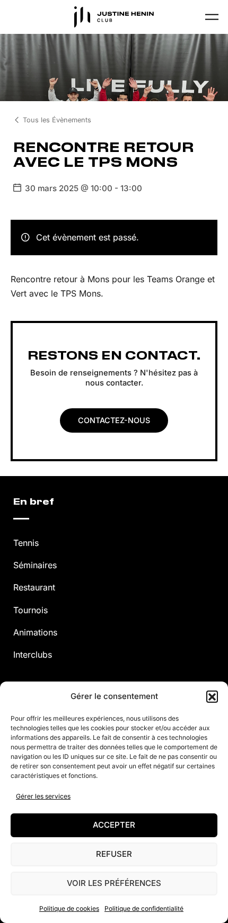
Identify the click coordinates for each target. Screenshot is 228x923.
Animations (35, 632)
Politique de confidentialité (143, 908)
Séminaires (35, 565)
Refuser (114, 854)
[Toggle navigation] (211, 16)
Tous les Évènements (57, 120)
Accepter (114, 825)
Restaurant (34, 587)
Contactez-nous (114, 420)
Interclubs (32, 654)
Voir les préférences (114, 883)
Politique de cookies (69, 908)
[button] (212, 696)
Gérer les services (43, 796)
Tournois (30, 610)
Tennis (26, 542)
